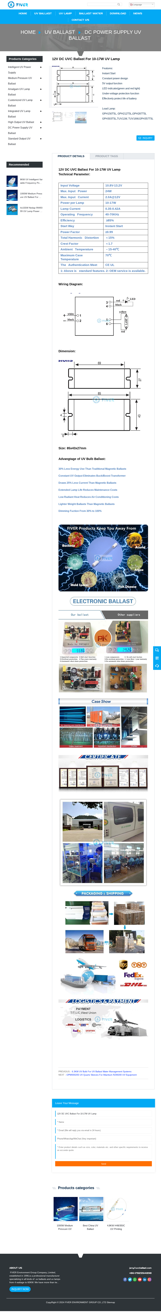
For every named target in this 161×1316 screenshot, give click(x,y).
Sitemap (111, 1302)
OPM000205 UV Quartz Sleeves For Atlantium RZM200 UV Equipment (102, 1075)
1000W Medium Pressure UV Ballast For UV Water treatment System (31, 195)
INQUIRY (148, 138)
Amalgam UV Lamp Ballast (19, 92)
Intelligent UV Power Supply (19, 70)
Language (137, 4)
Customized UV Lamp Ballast (20, 103)
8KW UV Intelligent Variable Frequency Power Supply (31, 181)
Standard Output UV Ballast (19, 141)
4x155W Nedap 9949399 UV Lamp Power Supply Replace (31, 209)
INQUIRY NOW (20, 1289)
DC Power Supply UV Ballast (20, 130)
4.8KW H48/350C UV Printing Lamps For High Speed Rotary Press (116, 1227)
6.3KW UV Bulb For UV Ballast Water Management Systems (101, 1071)
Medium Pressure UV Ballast (20, 81)
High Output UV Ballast (21, 122)
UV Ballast (59, 32)
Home (28, 32)
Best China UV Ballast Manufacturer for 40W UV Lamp (90, 1227)
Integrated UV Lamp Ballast (19, 114)
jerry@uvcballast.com (140, 1268)
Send (103, 1164)
